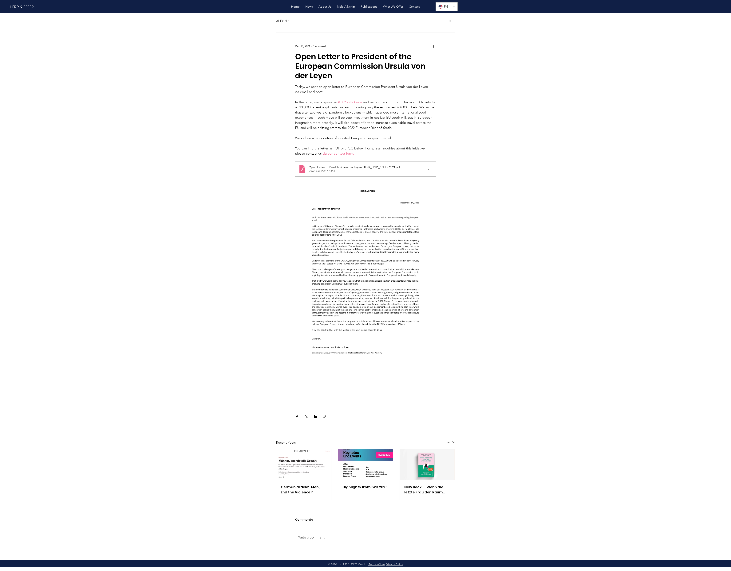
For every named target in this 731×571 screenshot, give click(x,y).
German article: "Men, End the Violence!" (300, 490)
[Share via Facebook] (297, 416)
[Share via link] (325, 416)
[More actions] (433, 46)
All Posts (282, 20)
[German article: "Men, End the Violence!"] (303, 464)
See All (451, 442)
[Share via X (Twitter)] (306, 416)
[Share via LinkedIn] (315, 416)
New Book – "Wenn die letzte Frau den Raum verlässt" (423, 490)
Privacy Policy (394, 564)
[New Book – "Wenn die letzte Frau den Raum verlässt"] (427, 464)
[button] (450, 20)
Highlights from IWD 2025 (365, 487)
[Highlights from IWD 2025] (365, 464)
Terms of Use (376, 564)
